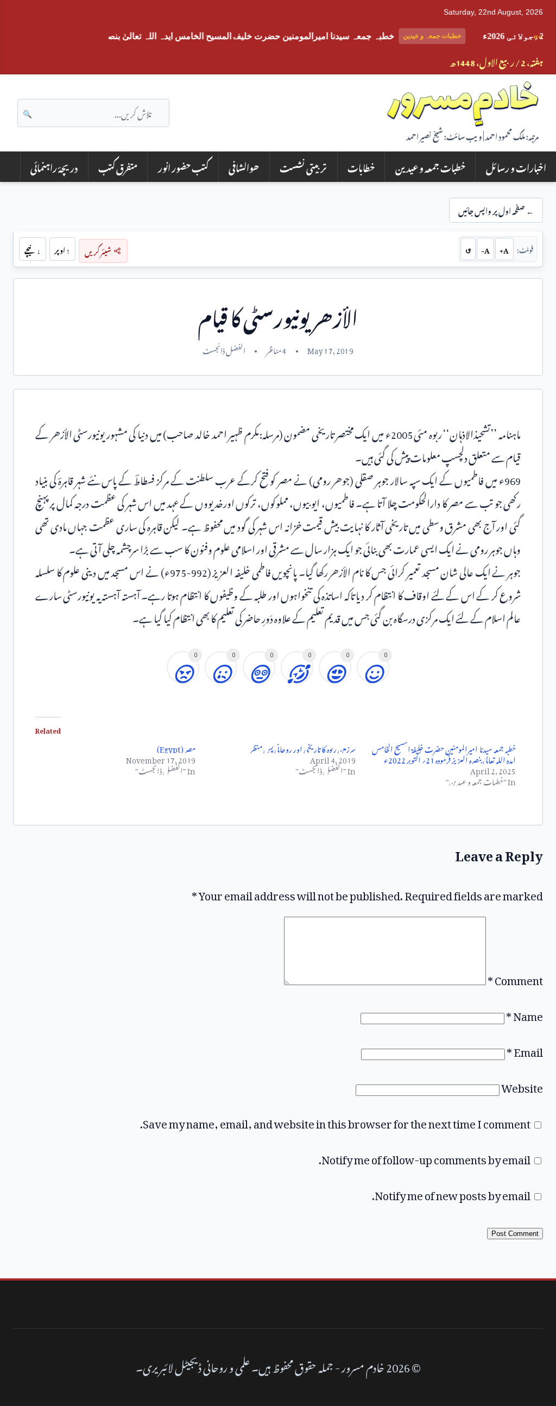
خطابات (361, 166)
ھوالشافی (244, 166)
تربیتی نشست (303, 166)
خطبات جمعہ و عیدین (430, 166)
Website (522, 1085)
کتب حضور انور (183, 166)
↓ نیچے (32, 249)
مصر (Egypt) (176, 747)
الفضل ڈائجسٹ (224, 349)
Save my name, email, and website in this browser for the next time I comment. (335, 1121)
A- (485, 249)
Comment (515, 978)
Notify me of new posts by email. (451, 1193)
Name (524, 1013)
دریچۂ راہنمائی (54, 166)
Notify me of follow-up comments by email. (424, 1157)
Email (525, 1049)
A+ (504, 249)
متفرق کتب (117, 166)
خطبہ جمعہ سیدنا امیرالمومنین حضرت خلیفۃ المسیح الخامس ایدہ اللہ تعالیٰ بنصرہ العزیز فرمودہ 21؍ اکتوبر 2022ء (444, 753)
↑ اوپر (62, 249)
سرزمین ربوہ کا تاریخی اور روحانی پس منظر (303, 747)
